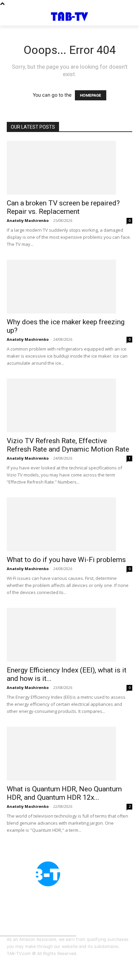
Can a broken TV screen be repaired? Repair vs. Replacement (63, 207)
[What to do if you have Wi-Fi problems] (69, 524)
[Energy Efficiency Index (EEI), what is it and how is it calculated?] (69, 635)
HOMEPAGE (90, 95)
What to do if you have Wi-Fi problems (66, 560)
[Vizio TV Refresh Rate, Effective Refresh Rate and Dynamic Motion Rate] (69, 405)
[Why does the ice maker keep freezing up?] (69, 287)
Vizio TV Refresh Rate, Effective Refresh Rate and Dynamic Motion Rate (68, 445)
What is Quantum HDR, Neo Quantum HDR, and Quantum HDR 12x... (64, 793)
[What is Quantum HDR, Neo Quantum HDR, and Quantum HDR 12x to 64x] (69, 754)
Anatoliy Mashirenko (28, 220)
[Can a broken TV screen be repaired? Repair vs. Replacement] (69, 168)
